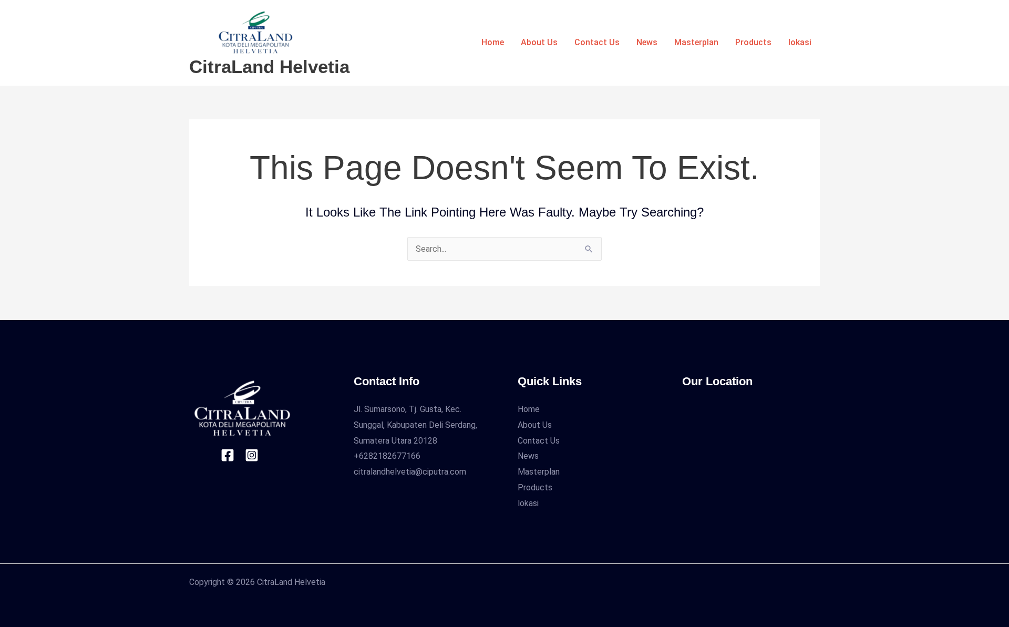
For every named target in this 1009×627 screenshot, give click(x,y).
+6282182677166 (387, 456)
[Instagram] (252, 455)
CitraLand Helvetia (269, 66)
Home (492, 42)
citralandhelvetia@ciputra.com (410, 472)
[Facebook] (227, 455)
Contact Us (597, 42)
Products (753, 42)
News (646, 42)
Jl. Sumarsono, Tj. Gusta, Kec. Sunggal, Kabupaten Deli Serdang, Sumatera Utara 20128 (415, 424)
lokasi (799, 42)
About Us (539, 42)
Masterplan (696, 42)
